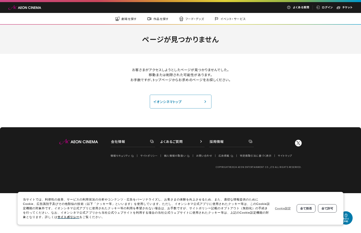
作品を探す (161, 19)
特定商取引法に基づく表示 (256, 155)
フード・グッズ (194, 19)
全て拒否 (306, 208)
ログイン (327, 7)
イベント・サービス (233, 19)
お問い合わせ (204, 155)
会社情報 (118, 141)
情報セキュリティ (120, 155)
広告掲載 (224, 155)
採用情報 (217, 141)
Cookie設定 (283, 208)
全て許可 (327, 208)
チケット (347, 7)
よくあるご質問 (171, 141)
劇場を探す (129, 19)
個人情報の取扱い (175, 155)
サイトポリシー (149, 155)
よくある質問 (301, 7)
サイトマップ (285, 155)
